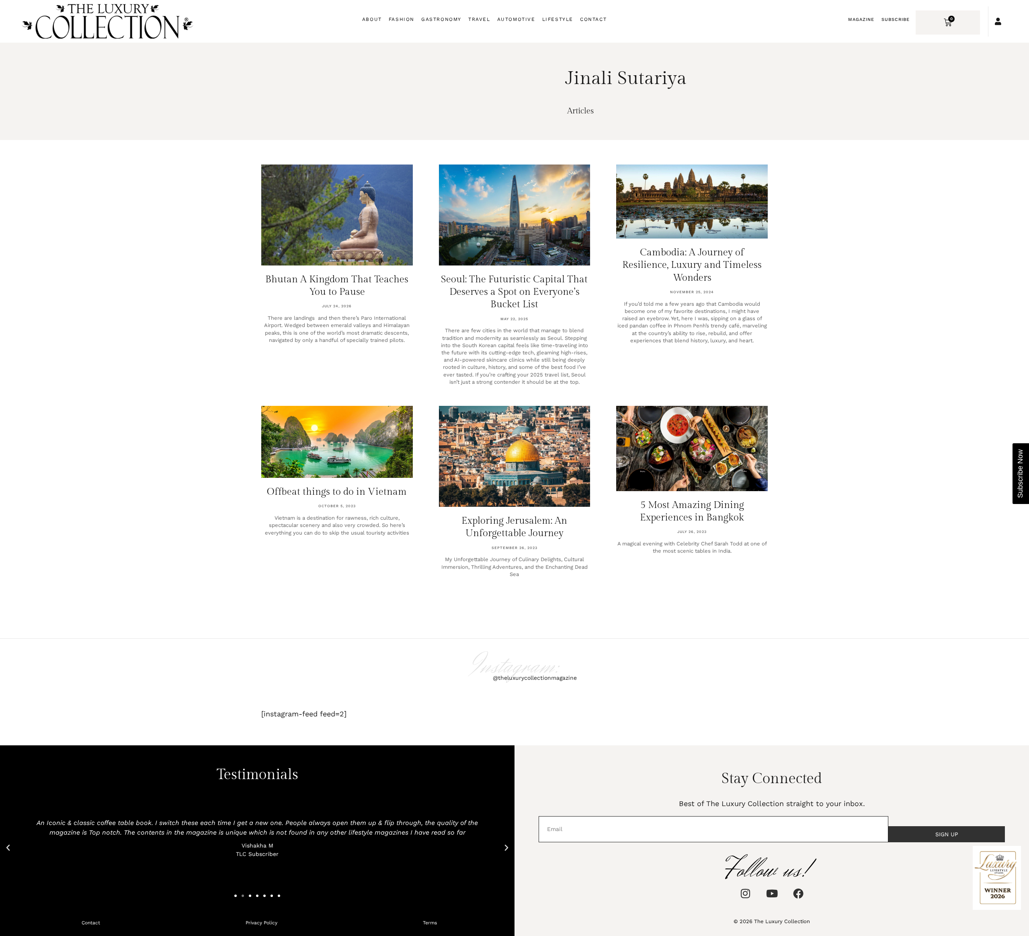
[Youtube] (772, 893)
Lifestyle (557, 19)
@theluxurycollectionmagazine (535, 678)
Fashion (401, 19)
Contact (593, 19)
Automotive (516, 19)
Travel (479, 19)
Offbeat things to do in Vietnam (337, 492)
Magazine (861, 19)
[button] (8, 848)
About (372, 19)
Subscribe (895, 19)
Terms (430, 923)
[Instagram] (745, 893)
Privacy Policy (261, 923)
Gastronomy (441, 19)
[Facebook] (798, 893)
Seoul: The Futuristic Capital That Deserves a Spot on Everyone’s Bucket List (514, 292)
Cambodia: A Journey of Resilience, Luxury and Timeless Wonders (692, 265)
